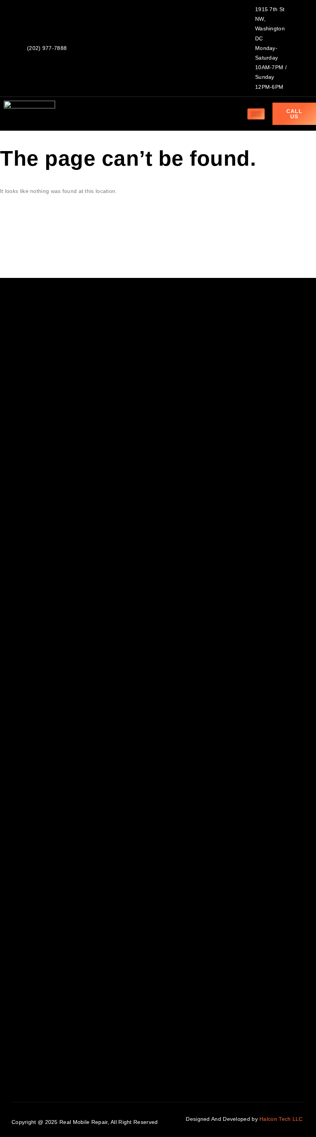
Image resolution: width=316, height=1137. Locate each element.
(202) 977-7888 (47, 48)
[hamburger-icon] (256, 114)
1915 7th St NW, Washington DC (270, 24)
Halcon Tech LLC (281, 1119)
